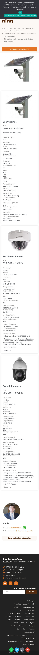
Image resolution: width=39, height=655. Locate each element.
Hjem (32, 623)
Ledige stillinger (28, 644)
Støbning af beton (15, 613)
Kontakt (24, 623)
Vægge (31, 629)
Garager (18, 616)
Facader (9, 616)
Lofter (9, 619)
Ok (20, 12)
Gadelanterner (28, 619)
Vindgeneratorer (28, 638)
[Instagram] (16, 583)
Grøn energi (29, 641)
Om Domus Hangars (18, 626)
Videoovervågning (15, 641)
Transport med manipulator (17, 635)
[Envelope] (27, 649)
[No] (37, 9)
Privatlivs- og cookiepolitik (24, 604)
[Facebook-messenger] (17, 649)
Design (31, 626)
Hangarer (16, 607)
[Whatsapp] (11, 649)
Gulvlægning (29, 616)
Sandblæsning (28, 607)
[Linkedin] (10, 583)
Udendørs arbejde (27, 610)
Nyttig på (30, 601)
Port (32, 635)
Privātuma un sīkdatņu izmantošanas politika (20, 16)
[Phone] (22, 649)
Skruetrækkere (28, 632)
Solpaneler (21, 629)
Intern (17, 619)
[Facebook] (5, 583)
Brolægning (29, 613)
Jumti (16, 623)
